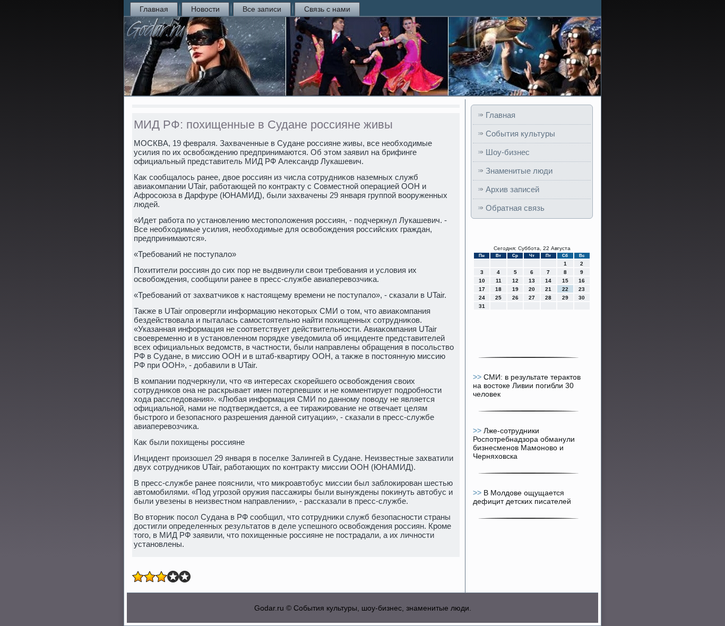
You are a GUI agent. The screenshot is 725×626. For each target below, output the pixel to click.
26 (515, 298)
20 (532, 289)
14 (548, 281)
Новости (205, 9)
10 (482, 281)
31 (482, 306)
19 (515, 289)
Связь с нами (327, 9)
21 (548, 289)
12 (515, 281)
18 (498, 289)
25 (498, 298)
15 (565, 281)
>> (478, 377)
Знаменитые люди (519, 170)
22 (565, 289)
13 (532, 281)
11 (499, 281)
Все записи (262, 9)
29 (565, 298)
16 (582, 281)
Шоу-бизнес (508, 152)
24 (482, 298)
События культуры (520, 133)
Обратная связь (515, 207)
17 (482, 289)
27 (532, 298)
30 (582, 298)
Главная (154, 9)
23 (582, 289)
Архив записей (512, 189)
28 (548, 298)
